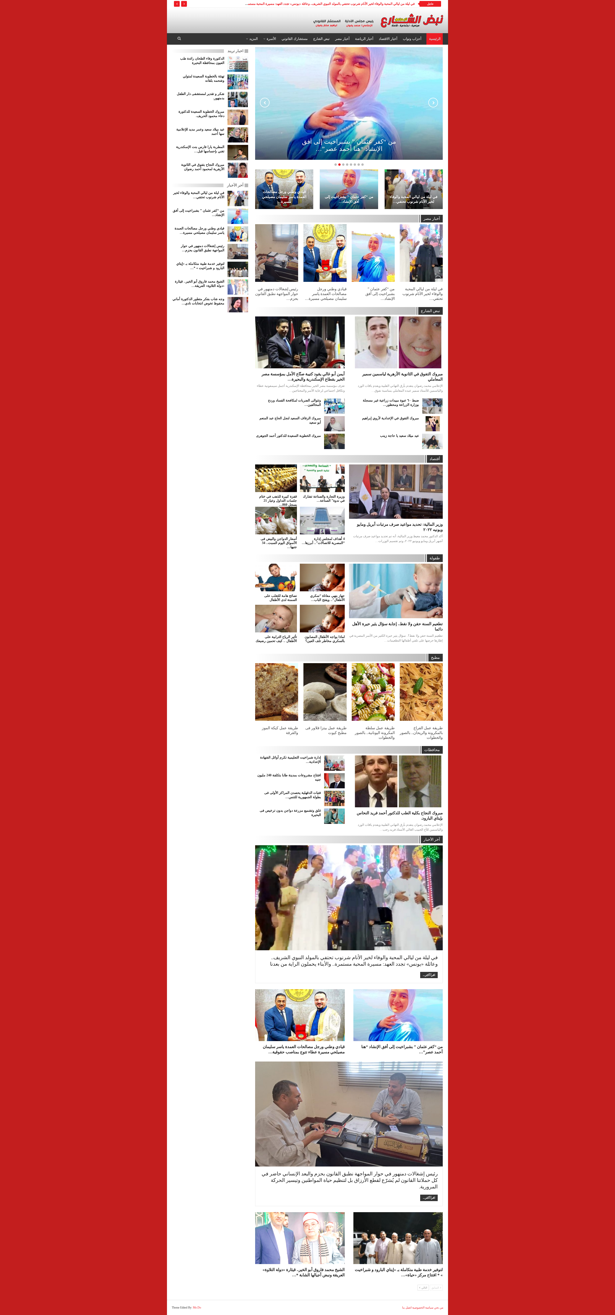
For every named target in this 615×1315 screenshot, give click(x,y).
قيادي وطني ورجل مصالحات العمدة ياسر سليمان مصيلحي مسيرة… (284, 197)
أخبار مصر (342, 39)
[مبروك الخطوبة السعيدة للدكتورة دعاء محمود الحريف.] (238, 117)
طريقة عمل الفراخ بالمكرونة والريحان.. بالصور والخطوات (421, 733)
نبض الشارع (321, 39)
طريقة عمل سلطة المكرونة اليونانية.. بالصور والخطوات (375, 733)
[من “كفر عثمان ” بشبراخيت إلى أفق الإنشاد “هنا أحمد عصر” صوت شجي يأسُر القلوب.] (348, 189)
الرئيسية (435, 39)
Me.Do (197, 1307)
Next (433, 102)
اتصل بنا (407, 1307)
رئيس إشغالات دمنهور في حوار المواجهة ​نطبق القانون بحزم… (276, 294)
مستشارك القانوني (295, 39)
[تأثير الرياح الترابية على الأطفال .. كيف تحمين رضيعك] (276, 618)
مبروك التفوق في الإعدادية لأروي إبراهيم (390, 418)
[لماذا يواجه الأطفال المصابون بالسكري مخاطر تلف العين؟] (322, 618)
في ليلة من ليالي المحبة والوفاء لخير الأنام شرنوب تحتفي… (413, 199)
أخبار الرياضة (364, 39)
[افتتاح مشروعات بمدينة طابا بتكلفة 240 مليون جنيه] (334, 781)
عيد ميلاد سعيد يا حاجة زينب (399, 436)
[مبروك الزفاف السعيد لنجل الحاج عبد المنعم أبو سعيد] (334, 424)
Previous (265, 102)
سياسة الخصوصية (422, 1307)
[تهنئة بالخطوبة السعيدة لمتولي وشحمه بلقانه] (238, 82)
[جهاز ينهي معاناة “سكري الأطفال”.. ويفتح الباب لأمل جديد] (322, 577)
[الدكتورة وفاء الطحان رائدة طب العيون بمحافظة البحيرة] (238, 64)
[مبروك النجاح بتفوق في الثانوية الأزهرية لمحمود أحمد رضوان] (238, 170)
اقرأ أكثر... (429, 975)
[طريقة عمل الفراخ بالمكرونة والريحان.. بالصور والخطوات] (421, 692)
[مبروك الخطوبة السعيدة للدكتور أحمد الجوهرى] (334, 441)
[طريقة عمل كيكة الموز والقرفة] (276, 692)
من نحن (438, 1307)
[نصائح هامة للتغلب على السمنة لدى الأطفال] (276, 577)
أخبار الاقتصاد (388, 39)
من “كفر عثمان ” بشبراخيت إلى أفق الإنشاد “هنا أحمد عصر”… (349, 145)
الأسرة (271, 39)
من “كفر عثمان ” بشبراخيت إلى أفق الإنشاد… (349, 199)
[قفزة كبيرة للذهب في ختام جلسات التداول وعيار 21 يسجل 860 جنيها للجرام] (276, 478)
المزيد (253, 39)
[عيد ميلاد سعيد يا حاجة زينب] (432, 441)
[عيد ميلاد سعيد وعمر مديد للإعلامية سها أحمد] (238, 135)
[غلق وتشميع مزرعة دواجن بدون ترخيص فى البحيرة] (334, 816)
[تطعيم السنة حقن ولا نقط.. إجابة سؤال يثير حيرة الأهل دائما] (396, 591)
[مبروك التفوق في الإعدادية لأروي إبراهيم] (432, 424)
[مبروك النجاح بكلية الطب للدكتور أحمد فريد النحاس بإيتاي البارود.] (398, 781)
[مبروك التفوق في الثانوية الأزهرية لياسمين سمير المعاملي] (398, 342)
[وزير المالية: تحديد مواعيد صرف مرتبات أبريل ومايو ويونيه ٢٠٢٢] (396, 491)
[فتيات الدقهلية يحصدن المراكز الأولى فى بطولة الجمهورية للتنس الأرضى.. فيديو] (334, 798)
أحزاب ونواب (412, 39)
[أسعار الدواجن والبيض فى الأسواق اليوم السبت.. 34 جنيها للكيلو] (276, 520)
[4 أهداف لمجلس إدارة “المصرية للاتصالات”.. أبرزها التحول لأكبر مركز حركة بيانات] (322, 520)
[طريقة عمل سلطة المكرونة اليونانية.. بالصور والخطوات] (373, 692)
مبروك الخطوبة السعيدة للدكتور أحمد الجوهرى (288, 436)
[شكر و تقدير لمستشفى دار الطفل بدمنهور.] (238, 99)
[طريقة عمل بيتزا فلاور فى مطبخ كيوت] (324, 692)
